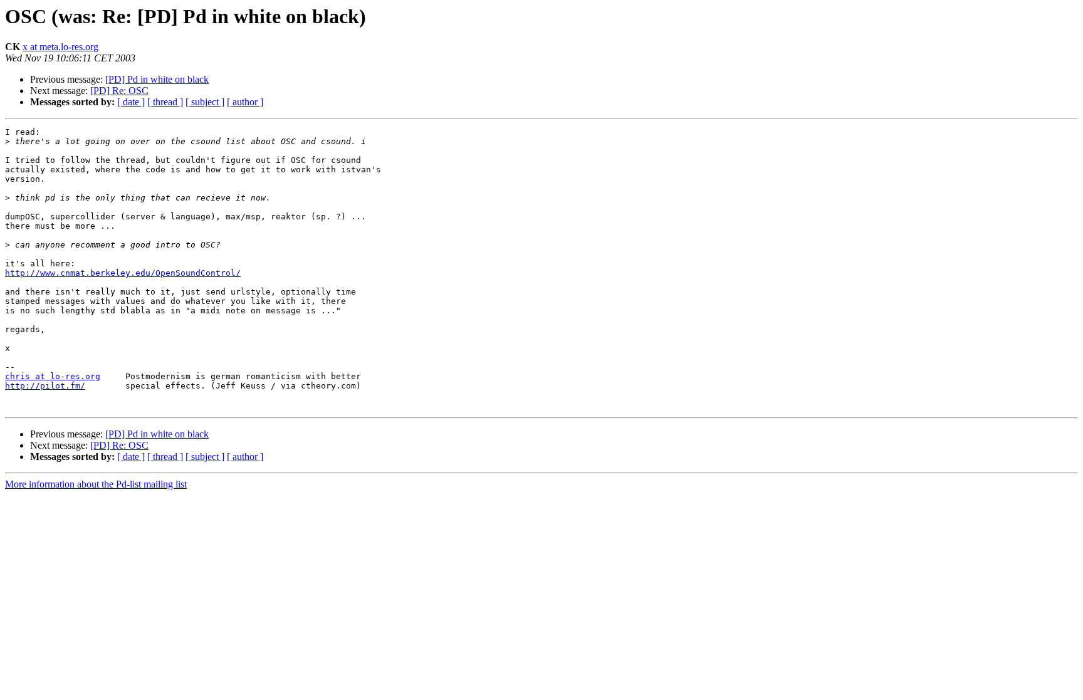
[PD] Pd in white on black (157, 79)
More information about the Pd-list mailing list (96, 484)
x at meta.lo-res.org (60, 46)
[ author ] (245, 102)
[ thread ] (165, 102)
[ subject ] (205, 102)
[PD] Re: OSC (119, 90)
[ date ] (131, 102)
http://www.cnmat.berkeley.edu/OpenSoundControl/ (123, 273)
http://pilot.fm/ (45, 385)
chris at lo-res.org (52, 376)
